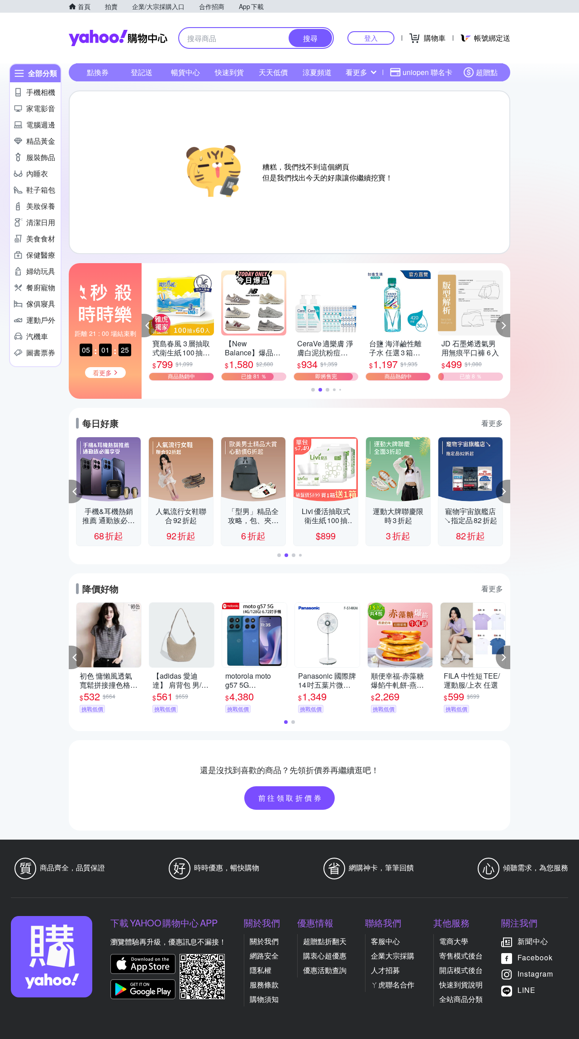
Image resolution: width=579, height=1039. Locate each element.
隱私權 (260, 970)
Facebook (535, 957)
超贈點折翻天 (324, 941)
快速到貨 (229, 72)
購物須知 (264, 999)
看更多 (356, 72)
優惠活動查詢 (324, 970)
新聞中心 (532, 941)
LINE (526, 990)
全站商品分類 (461, 999)
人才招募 (385, 970)
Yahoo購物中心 (118, 38)
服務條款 (264, 984)
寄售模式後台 (461, 955)
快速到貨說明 (461, 984)
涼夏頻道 (317, 72)
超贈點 (487, 72)
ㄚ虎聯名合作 (392, 984)
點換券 (98, 72)
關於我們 (264, 941)
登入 (371, 38)
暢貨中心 (185, 72)
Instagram (535, 973)
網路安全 (264, 955)
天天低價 (273, 72)
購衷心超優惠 (324, 955)
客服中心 (385, 941)
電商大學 (453, 941)
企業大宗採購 (392, 955)
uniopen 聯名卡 (427, 72)
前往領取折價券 (290, 798)
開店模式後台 (461, 970)
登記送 (141, 72)
